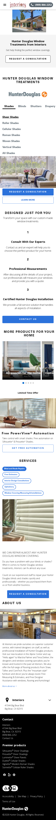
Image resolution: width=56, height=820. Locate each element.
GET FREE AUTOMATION (28, 448)
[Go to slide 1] (23, 383)
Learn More (28, 200)
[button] (5, 5)
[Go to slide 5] (33, 383)
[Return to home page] (18, 5)
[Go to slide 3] (28, 383)
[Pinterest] (14, 775)
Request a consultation (28, 594)
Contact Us (28, 319)
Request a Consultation (28, 59)
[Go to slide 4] (30, 383)
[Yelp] (9, 775)
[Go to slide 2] (26, 383)
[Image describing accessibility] (10, 788)
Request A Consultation (28, 192)
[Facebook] (4, 775)
